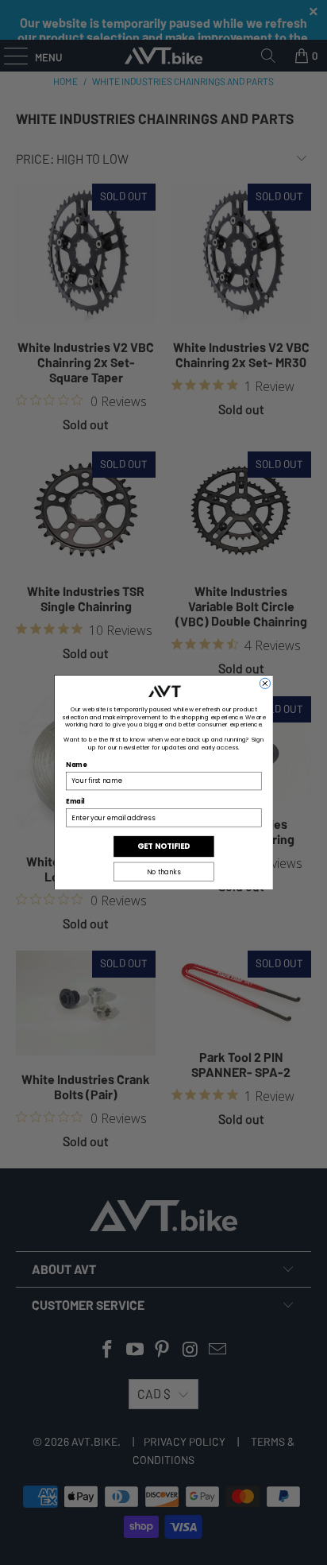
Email (75, 802)
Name (76, 765)
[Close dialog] (265, 683)
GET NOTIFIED (163, 846)
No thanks (163, 872)
